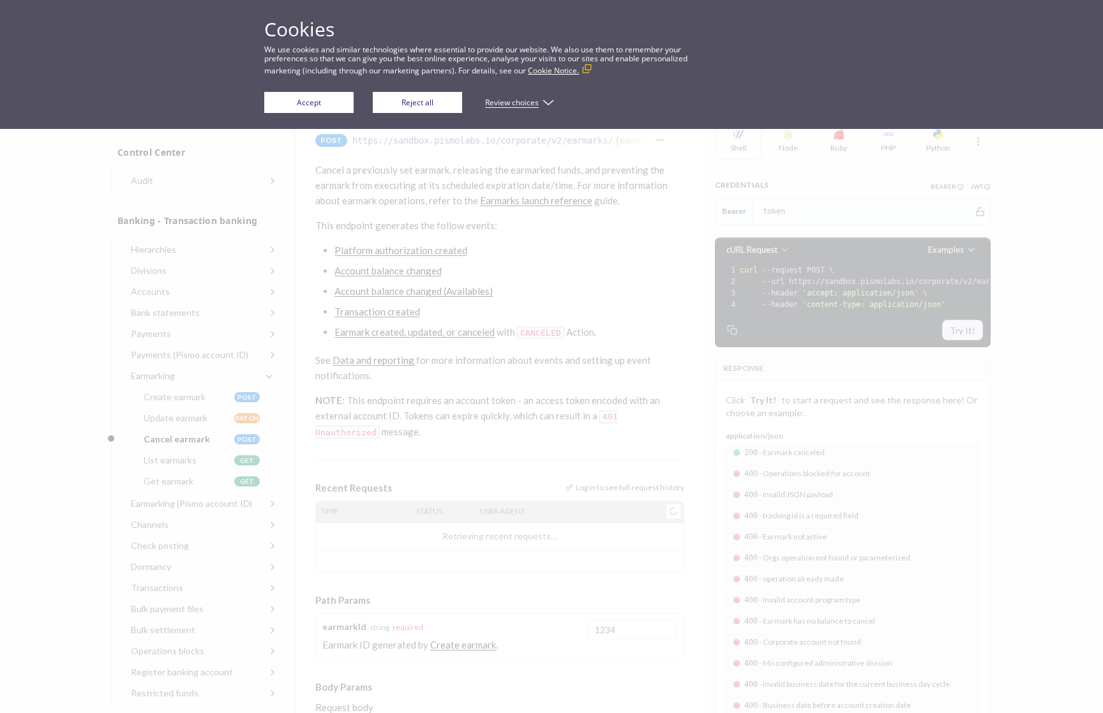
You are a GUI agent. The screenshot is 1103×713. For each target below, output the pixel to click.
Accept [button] (309, 102)
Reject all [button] (417, 102)
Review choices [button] (512, 102)
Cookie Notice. (553, 70)
